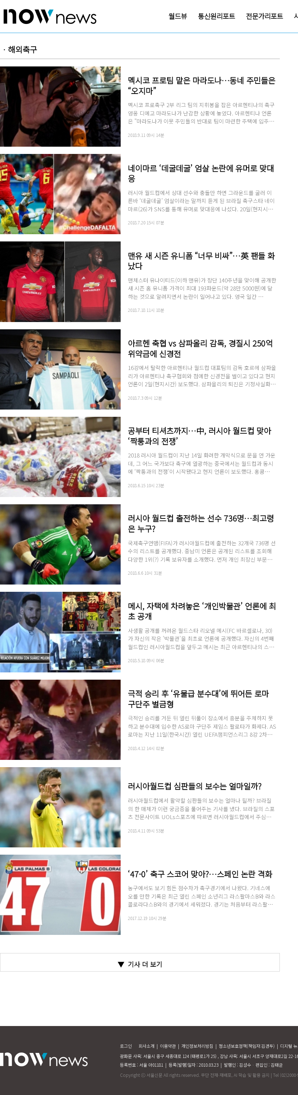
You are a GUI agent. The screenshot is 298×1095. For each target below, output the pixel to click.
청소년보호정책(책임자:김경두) (247, 1046)
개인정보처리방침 (197, 1046)
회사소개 (146, 1046)
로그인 (126, 1046)
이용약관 (168, 1046)
